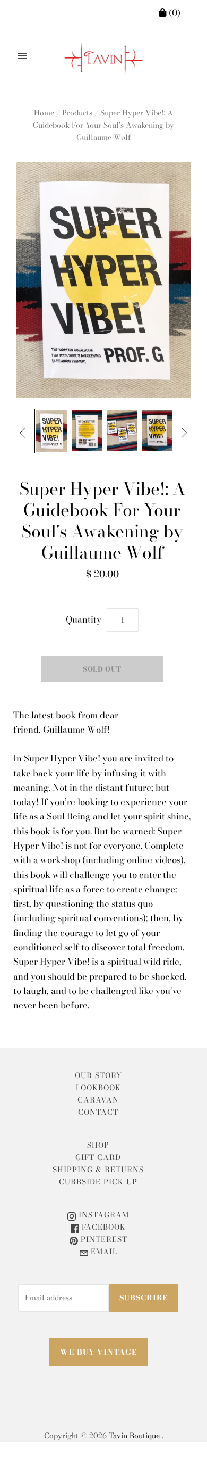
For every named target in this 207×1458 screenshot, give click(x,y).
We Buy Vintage (98, 1352)
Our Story (98, 1075)
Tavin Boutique (134, 1436)
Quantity (83, 619)
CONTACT (98, 1112)
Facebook (102, 1227)
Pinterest (102, 1239)
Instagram (102, 1215)
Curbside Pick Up (98, 1182)
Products (77, 113)
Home (44, 113)
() (173, 13)
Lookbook (98, 1088)
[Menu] (22, 56)
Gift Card (98, 1157)
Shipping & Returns (98, 1169)
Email (102, 1251)
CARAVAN (98, 1100)
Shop (98, 1145)
